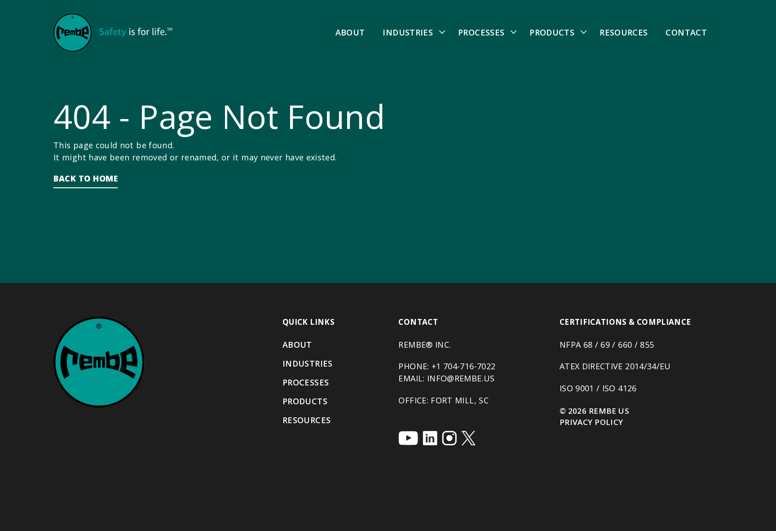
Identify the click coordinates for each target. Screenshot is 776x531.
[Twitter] (468, 438)
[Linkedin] (430, 438)
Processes (481, 32)
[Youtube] (408, 438)
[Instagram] (449, 438)
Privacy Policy (591, 422)
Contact (686, 32)
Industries (408, 32)
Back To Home (85, 178)
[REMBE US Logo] (112, 32)
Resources (624, 32)
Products (551, 32)
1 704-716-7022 (465, 366)
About (350, 32)
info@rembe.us (461, 378)
